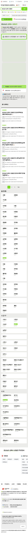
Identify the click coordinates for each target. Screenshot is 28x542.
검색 (24, 8)
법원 (23, 459)
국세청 (23, 462)
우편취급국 (10, 459)
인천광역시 (19, 1)
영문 (3, 116)
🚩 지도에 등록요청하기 (12, 90)
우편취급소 (5, 462)
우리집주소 (7, 484)
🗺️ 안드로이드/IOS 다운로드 (12, 86)
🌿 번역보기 (4, 12)
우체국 (4, 459)
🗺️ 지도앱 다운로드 (6, 19)
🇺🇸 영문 (24, 5)
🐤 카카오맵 (17, 12)
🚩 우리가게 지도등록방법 (20, 19)
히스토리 (25, 484)
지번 (3, 120)
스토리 (13, 484)
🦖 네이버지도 (11, 12)
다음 (18, 187)
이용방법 (19, 484)
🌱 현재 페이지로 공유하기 (7, 512)
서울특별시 (5, 1)
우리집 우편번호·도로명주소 (8, 5)
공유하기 (22, 526)
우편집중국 (16, 459)
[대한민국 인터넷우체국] (5, 490)
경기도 (12, 1)
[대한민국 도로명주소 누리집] (14, 490)
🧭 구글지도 (23, 12)
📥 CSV (17, 5)
